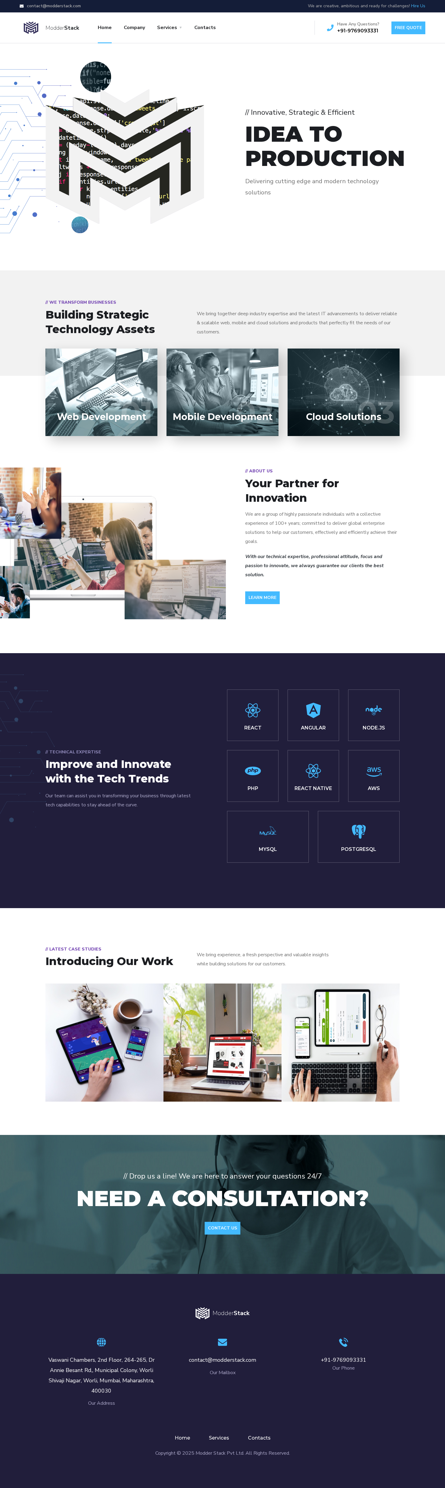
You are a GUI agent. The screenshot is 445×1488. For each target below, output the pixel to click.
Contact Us (222, 1228)
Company (134, 27)
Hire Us (418, 6)
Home (105, 27)
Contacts (205, 27)
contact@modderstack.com (53, 6)
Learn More (262, 597)
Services (167, 27)
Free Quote (408, 28)
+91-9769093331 (357, 31)
